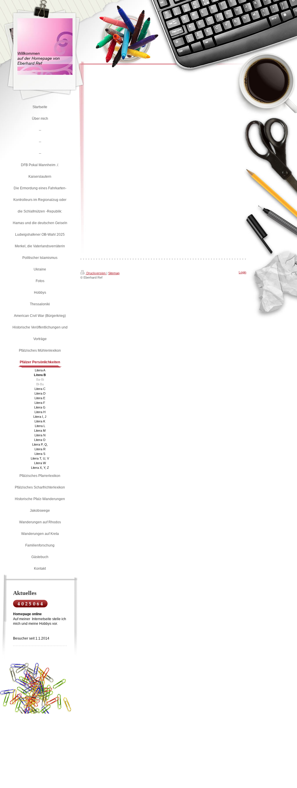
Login (242, 272)
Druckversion (96, 273)
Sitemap (113, 273)
